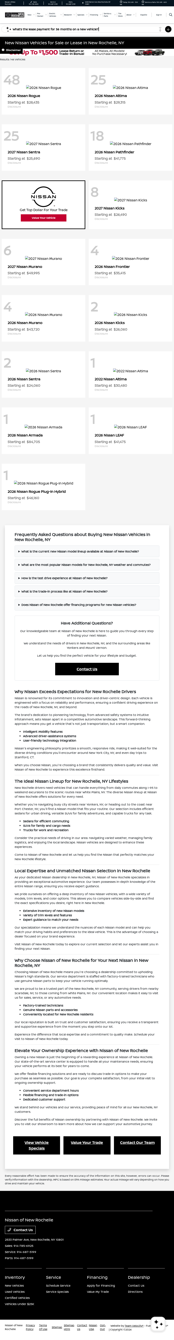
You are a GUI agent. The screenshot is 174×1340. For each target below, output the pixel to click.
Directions (135, 1292)
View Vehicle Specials (37, 1145)
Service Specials (57, 1292)
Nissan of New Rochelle (13, 1327)
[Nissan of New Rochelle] (14, 14)
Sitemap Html (69, 1327)
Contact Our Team (137, 1142)
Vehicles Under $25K (19, 1304)
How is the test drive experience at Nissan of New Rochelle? (64, 578)
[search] (170, 14)
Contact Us (87, 668)
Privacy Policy (30, 1327)
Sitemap (57, 1327)
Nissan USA (93, 1327)
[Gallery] (87, 52)
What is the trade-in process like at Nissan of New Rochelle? (64, 591)
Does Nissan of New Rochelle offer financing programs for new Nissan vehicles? (78, 605)
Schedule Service (58, 1285)
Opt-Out (103, 1327)
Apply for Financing (101, 1285)
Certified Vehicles (17, 1298)
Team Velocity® (134, 1326)
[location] (82, 3)
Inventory (15, 1277)
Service (53, 1277)
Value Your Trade (87, 1142)
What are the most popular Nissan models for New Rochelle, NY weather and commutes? (86, 565)
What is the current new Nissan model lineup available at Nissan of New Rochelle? (80, 551)
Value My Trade (98, 1292)
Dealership (139, 1277)
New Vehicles (14, 1285)
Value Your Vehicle (43, 218)
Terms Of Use (43, 1327)
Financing (97, 1277)
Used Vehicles (15, 1292)
